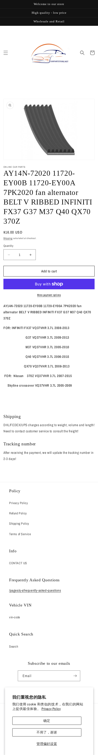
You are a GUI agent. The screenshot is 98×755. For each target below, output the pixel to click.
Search (13, 646)
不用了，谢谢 (46, 732)
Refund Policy (18, 513)
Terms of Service (20, 534)
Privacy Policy (51, 708)
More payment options (49, 295)
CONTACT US (18, 563)
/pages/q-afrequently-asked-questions (35, 590)
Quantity (8, 246)
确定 (46, 720)
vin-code (14, 617)
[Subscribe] (75, 675)
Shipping (8, 238)
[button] (6, 53)
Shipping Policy (19, 523)
